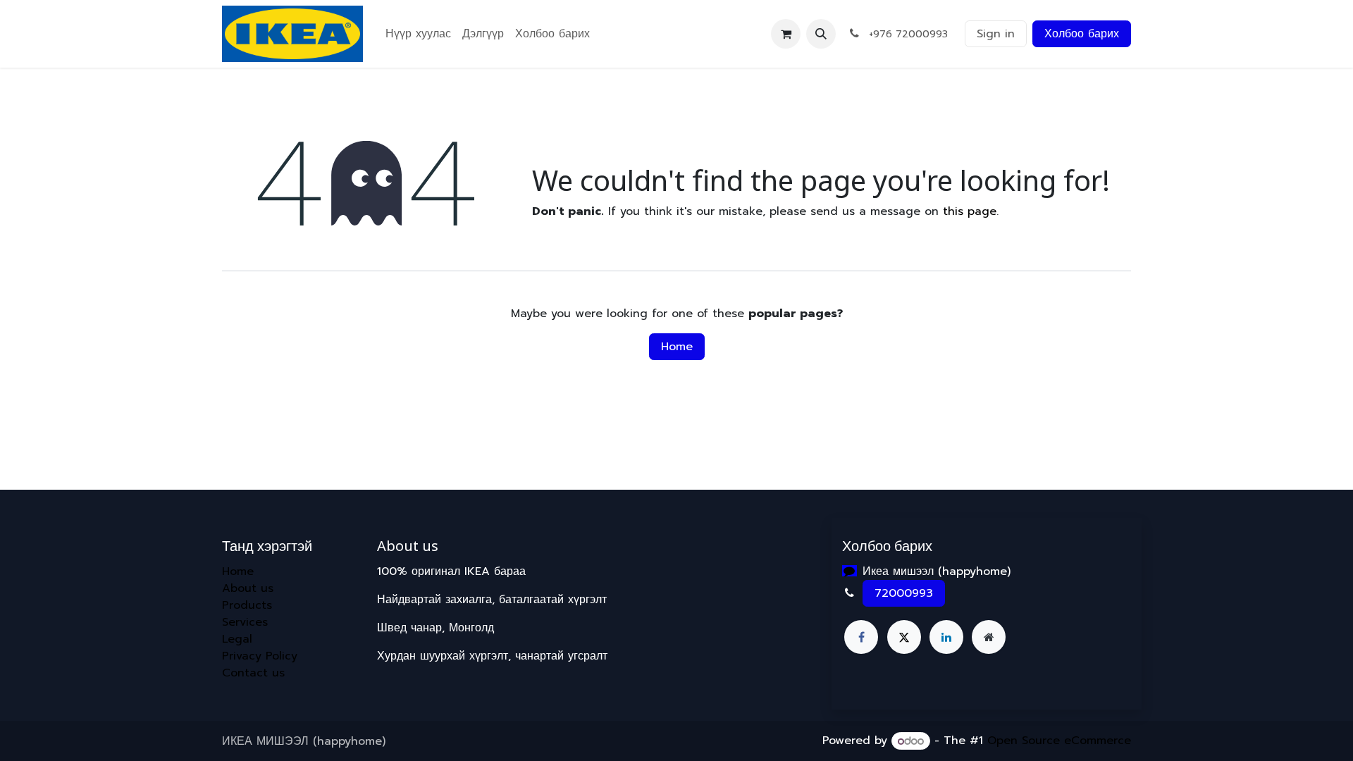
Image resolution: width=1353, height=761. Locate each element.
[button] (821, 34)
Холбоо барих (1081, 33)
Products (247, 605)
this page (969, 211)
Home (677, 346)
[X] (904, 637)
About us (247, 588)
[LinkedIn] (946, 637)
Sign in (996, 33)
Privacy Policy (259, 656)
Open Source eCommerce (1059, 741)
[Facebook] (861, 637)
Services (245, 622)
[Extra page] (989, 637)
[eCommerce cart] (786, 34)
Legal (237, 639)
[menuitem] (418, 34)
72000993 (904, 593)
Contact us (253, 672)
